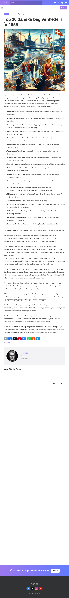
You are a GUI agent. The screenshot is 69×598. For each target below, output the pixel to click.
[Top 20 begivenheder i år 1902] (57, 433)
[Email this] (6, 338)
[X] (58, 3)
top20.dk (24, 353)
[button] (2, 7)
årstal (8, 343)
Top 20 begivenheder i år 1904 (57, 519)
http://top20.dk (25, 358)
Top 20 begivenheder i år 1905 (57, 552)
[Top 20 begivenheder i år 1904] (57, 499)
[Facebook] (55, 3)
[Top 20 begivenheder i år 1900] (57, 387)
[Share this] (10, 338)
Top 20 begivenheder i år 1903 (57, 486)
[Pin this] (19, 338)
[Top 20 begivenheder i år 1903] (57, 466)
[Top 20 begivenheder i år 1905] (57, 532)
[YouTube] (66, 3)
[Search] (38, 3)
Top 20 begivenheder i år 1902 (57, 453)
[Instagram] (62, 3)
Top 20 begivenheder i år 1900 (57, 419)
